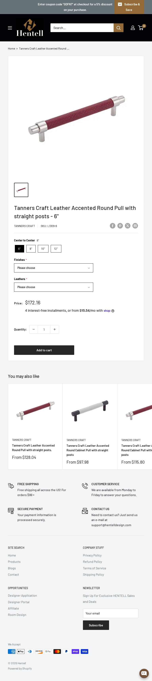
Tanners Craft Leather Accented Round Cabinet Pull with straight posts (87, 450)
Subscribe (96, 625)
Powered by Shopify (20, 668)
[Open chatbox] (144, 673)
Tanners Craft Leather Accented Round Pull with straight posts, (33, 448)
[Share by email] (135, 225)
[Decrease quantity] (33, 329)
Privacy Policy (92, 555)
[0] (140, 27)
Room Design (17, 614)
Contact (13, 574)
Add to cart (44, 350)
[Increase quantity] (54, 329)
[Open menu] (10, 28)
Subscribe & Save (132, 6)
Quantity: (20, 329)
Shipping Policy (93, 574)
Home (11, 48)
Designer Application (22, 595)
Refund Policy (92, 561)
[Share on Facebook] (112, 225)
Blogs (12, 568)
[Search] (119, 27)
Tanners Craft (24, 226)
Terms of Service (94, 568)
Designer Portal (18, 602)
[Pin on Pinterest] (120, 225)
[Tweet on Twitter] (127, 225)
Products (14, 561)
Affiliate (13, 608)
